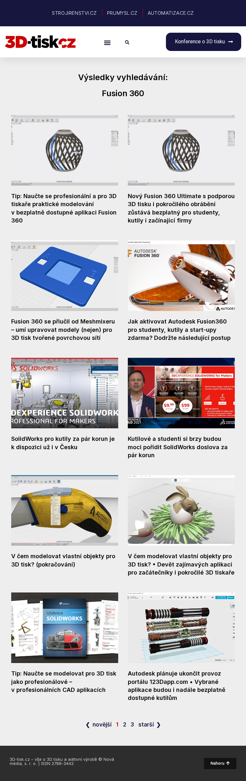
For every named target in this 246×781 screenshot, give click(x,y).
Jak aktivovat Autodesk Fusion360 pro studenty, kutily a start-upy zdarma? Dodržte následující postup (179, 329)
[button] (107, 42)
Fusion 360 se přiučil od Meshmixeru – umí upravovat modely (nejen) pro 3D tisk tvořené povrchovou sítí (63, 329)
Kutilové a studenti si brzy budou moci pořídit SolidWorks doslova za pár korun (178, 446)
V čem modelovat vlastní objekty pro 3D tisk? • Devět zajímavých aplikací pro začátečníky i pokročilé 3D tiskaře (181, 564)
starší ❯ (149, 724)
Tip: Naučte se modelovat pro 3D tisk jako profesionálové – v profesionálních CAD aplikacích (63, 681)
